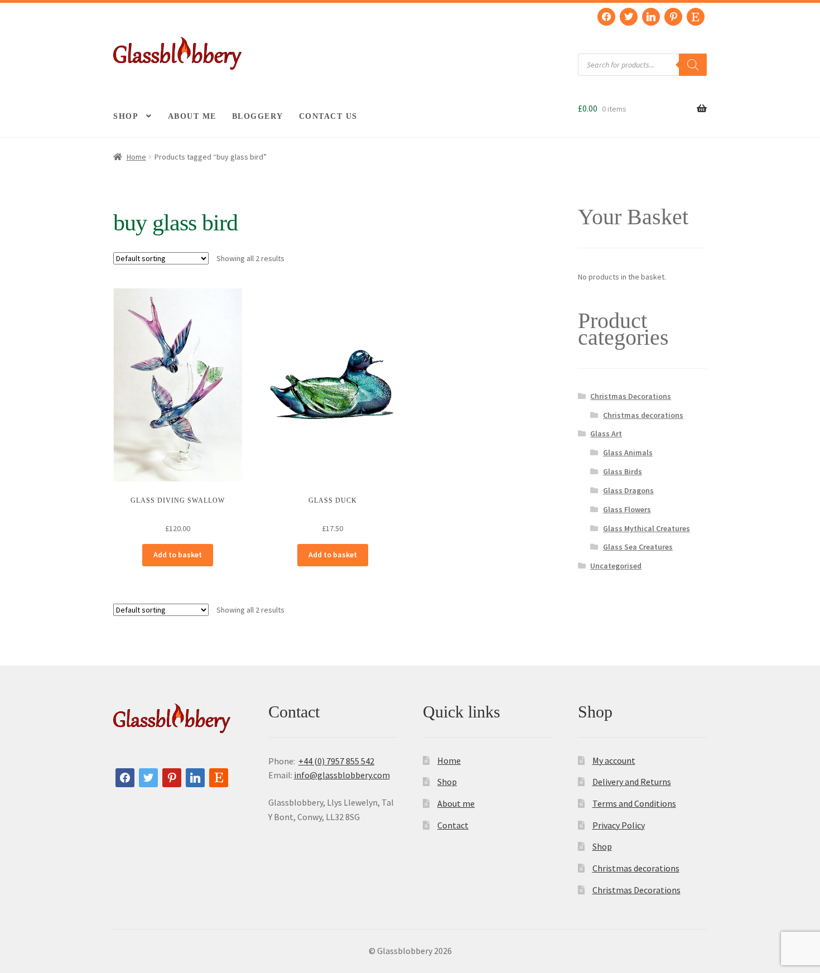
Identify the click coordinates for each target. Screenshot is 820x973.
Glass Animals (628, 452)
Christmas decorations (643, 415)
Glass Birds (622, 471)
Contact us (328, 116)
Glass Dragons (628, 490)
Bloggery (257, 116)
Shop (125, 116)
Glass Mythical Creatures (646, 528)
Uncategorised (615, 566)
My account (613, 760)
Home (136, 157)
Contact (453, 825)
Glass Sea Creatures (638, 547)
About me (192, 116)
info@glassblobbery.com (342, 775)
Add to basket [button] (177, 555)
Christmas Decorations (630, 396)
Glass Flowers (627, 509)
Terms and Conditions (634, 803)
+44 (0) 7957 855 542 (336, 761)
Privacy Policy (618, 825)
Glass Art (606, 433)
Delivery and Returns (631, 781)
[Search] (693, 65)
